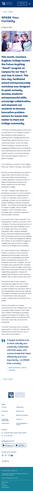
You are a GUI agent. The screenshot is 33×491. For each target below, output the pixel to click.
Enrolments (5, 411)
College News (20, 407)
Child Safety (4, 485)
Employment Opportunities (5, 420)
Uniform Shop (5, 423)
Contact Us (19, 419)
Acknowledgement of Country (21, 424)
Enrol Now (22, 3)
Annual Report (5, 482)
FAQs (3, 415)
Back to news (8, 12)
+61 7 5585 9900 (8, 435)
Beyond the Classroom (22, 415)
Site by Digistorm (5, 487)
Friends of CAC (20, 411)
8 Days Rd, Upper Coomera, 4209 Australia (15, 432)
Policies (3, 483)
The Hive (4, 407)
